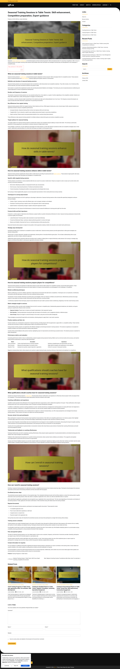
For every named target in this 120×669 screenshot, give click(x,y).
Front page (75, 5)
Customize (6, 665)
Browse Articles (96, 5)
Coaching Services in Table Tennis (89, 30)
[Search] (111, 5)
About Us (88, 5)
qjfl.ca (11, 5)
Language (104, 5)
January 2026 (85, 80)
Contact (82, 5)
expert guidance (25, 78)
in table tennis (23, 77)
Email (46, 627)
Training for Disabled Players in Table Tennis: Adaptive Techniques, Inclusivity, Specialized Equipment (43, 588)
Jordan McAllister (23, 19)
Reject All (16, 665)
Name (9, 627)
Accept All (25, 665)
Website (9, 633)
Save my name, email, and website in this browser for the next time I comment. (27, 639)
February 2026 (85, 78)
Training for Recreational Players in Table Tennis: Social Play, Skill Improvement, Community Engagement (68, 588)
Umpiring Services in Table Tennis (89, 34)
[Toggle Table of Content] (21, 70)
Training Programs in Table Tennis (19, 553)
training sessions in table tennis (19, 60)
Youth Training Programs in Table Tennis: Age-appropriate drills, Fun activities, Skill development (19, 588)
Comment (10, 610)
